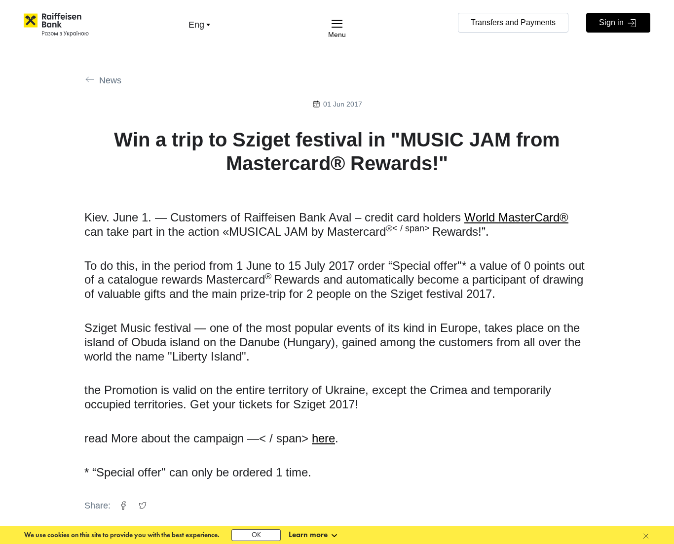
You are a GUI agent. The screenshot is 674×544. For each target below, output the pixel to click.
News (110, 80)
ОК (256, 535)
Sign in (612, 22)
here (323, 438)
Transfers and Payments (513, 22)
